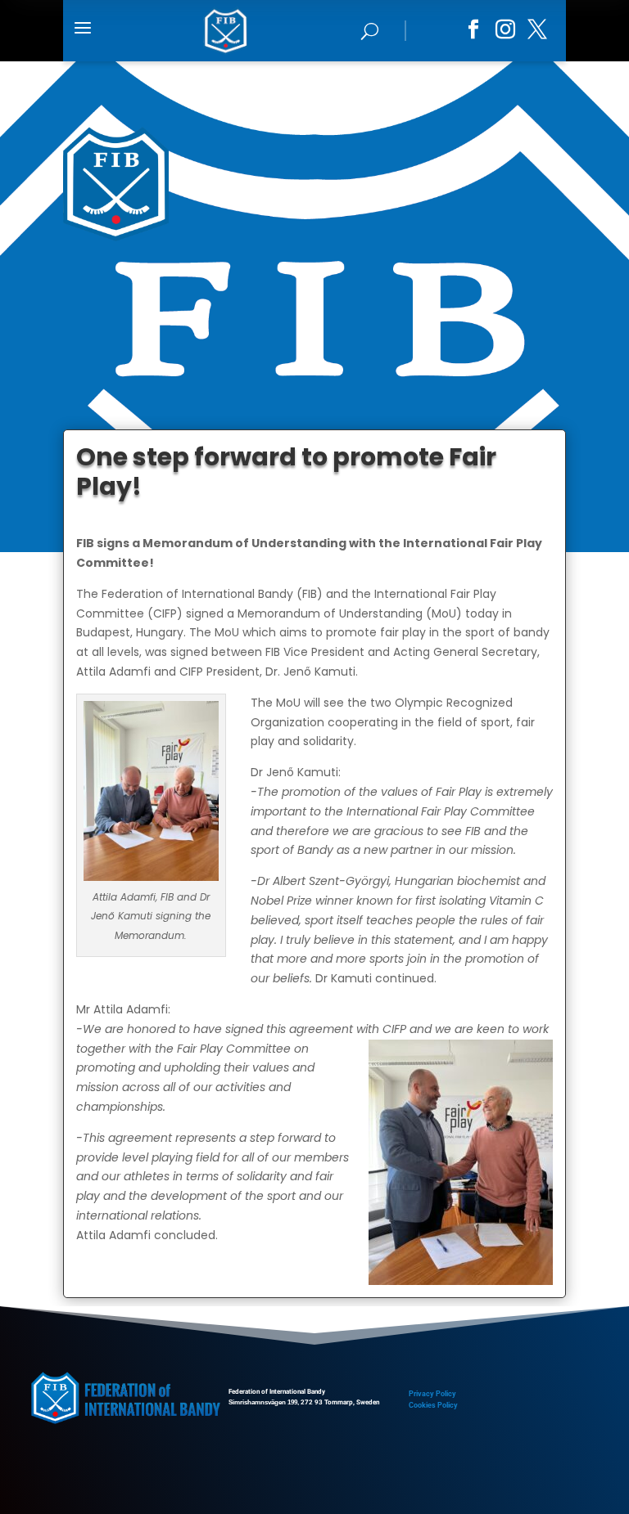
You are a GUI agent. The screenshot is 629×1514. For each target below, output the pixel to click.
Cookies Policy (433, 1405)
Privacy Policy (432, 1394)
